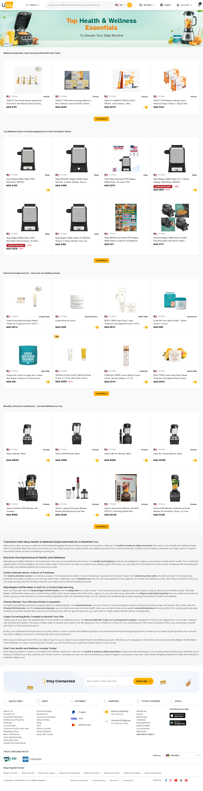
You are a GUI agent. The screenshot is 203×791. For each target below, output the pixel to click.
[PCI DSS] (9, 759)
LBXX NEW (45, 371)
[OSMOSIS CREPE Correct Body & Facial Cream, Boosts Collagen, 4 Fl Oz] (126, 355)
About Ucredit (44, 728)
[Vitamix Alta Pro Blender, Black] (126, 433)
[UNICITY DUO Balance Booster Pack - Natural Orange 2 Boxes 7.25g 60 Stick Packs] (175, 80)
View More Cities (144, 734)
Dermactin (192, 316)
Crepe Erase (44, 316)
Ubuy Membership (12, 737)
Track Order (9, 725)
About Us (8, 711)
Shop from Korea (91, 773)
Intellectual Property (13, 719)
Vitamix (46, 450)
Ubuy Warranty (11, 740)
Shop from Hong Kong (69, 773)
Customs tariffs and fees (16, 728)
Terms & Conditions (79, 780)
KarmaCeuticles (92, 316)
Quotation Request (13, 717)
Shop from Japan (47, 773)
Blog (39, 722)
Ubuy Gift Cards (45, 734)
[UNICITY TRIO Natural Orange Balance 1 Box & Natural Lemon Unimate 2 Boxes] (77, 80)
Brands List (42, 714)
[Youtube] (175, 780)
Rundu (139, 714)
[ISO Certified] (31, 759)
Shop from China (111, 773)
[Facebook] (166, 780)
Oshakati (141, 719)
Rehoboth (141, 731)
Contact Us (9, 714)
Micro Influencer (11, 734)
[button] (146, 5)
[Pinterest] (186, 780)
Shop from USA (10, 773)
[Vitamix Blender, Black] (28, 433)
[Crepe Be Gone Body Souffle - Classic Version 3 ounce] (175, 300)
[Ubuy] (7, 5)
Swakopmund (143, 722)
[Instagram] (170, 780)
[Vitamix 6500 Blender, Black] (77, 433)
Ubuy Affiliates (44, 731)
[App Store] (178, 716)
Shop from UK (28, 773)
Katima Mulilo (143, 725)
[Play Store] (178, 723)
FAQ (39, 725)
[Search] (129, 5)
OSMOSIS (143, 371)
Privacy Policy (99, 780)
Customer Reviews (46, 717)
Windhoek (141, 711)
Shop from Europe (153, 773)
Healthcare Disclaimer (14, 743)
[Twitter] (181, 780)
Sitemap (7, 722)
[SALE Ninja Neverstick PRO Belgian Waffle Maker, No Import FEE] (126, 158)
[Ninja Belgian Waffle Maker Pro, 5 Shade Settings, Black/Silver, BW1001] (175, 158)
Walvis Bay (141, 717)
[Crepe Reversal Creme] (77, 300)
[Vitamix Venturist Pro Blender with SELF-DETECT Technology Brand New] (126, 488)
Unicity (47, 96)
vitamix (144, 504)
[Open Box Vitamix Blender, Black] (175, 433)
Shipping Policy (10, 731)
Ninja (47, 175)
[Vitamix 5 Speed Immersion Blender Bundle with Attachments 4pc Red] (77, 488)
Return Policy (43, 719)
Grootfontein (143, 728)
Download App (44, 711)
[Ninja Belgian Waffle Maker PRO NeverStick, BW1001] (28, 158)
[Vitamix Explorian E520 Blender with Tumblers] (28, 488)
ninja (145, 175)
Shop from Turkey (132, 773)
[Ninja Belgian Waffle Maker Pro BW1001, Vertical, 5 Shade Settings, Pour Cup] (77, 217)
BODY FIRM (143, 316)
